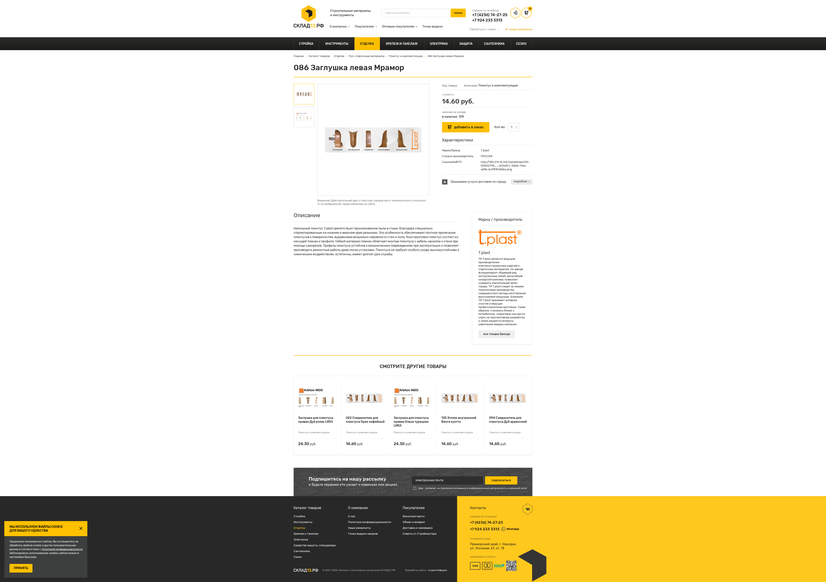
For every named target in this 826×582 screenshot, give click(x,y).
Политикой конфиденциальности (62, 549)
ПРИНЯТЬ (21, 568)
